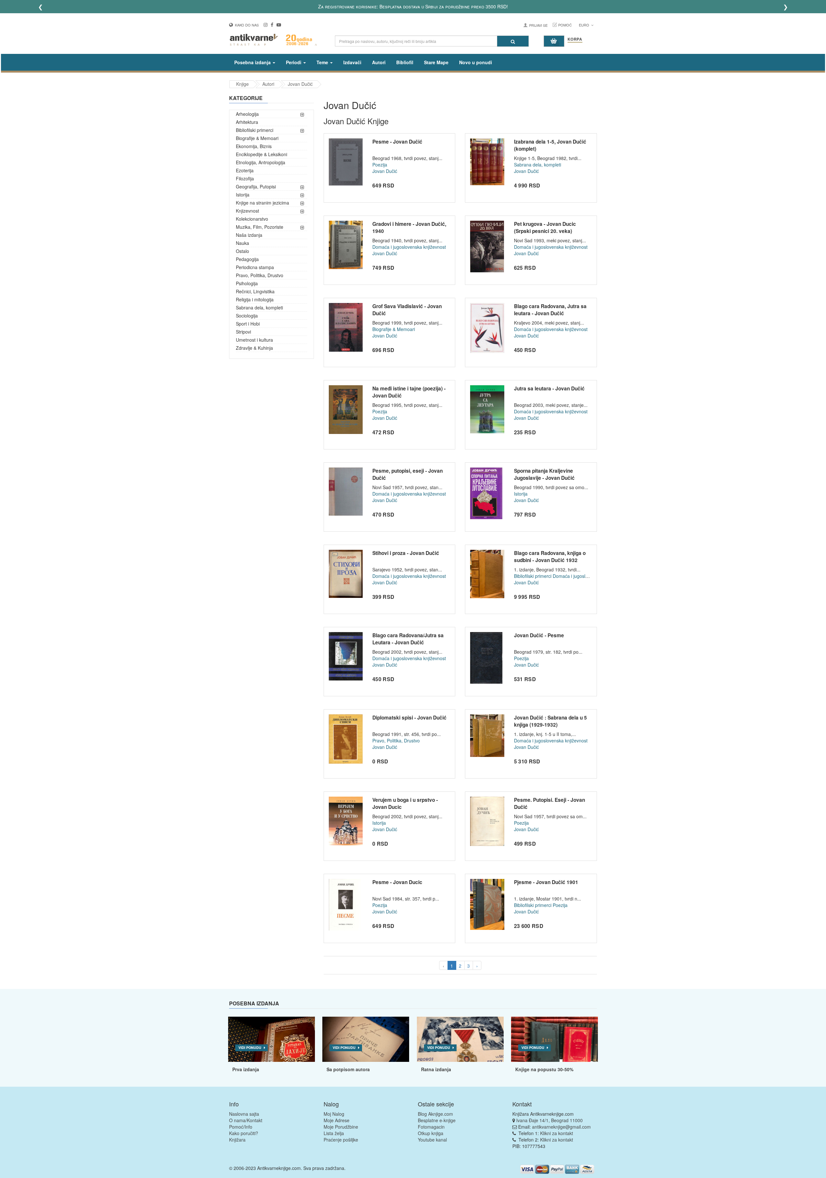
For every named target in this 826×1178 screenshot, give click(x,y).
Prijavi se (538, 25)
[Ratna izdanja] (460, 1039)
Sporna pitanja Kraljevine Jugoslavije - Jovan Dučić (544, 474)
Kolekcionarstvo (252, 219)
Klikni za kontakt (556, 1133)
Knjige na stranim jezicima (262, 202)
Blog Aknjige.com (435, 1114)
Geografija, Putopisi (256, 186)
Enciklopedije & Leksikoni (261, 154)
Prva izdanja (245, 1069)
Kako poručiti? (243, 1133)
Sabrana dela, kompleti (259, 307)
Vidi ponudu (249, 1047)
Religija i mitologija (255, 299)
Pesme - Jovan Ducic (397, 882)
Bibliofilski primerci (254, 130)
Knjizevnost (247, 210)
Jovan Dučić (300, 84)
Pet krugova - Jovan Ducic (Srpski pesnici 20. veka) (545, 227)
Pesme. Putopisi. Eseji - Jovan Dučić (549, 803)
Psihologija (247, 283)
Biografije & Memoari (257, 138)
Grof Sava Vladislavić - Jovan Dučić (407, 310)
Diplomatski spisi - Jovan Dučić (409, 717)
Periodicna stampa (255, 267)
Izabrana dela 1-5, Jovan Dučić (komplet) (550, 145)
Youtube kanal (432, 1139)
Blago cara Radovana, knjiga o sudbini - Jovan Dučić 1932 (550, 556)
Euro (584, 24)
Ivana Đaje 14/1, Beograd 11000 (549, 1120)
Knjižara (237, 1139)
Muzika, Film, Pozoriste (259, 227)
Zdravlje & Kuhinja (254, 348)
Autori (379, 62)
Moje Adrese (336, 1120)
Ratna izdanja (436, 1069)
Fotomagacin (431, 1126)
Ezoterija (245, 170)
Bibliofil (404, 62)
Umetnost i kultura (254, 340)
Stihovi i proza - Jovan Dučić (405, 553)
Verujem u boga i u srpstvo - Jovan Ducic (405, 803)
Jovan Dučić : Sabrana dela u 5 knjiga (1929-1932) (550, 721)
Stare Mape (436, 62)
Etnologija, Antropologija (260, 162)
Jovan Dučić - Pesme (539, 635)
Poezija (379, 164)
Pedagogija (247, 259)
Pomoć (565, 24)
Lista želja (334, 1133)
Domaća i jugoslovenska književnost (409, 247)
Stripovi (243, 331)
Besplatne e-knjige (437, 1120)
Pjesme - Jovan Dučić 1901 (546, 882)
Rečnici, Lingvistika (255, 291)
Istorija (242, 194)
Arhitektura (247, 122)
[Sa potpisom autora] (365, 1039)
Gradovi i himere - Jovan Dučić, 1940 (409, 227)
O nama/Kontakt (245, 1120)
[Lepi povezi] (554, 1039)
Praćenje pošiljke (341, 1139)
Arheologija (247, 114)
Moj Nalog (334, 1114)
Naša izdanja (249, 235)
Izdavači (352, 62)
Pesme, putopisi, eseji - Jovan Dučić (407, 474)
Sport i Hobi (248, 323)
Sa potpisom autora (348, 1069)
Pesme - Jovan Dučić (397, 141)
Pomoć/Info (240, 1126)
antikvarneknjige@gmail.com (561, 1126)
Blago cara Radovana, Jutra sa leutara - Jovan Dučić (550, 310)
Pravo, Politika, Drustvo (259, 275)
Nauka (242, 243)
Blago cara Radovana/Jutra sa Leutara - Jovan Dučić (408, 639)
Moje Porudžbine (341, 1126)
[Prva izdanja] (271, 1039)
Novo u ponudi (475, 62)
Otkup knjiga (430, 1133)
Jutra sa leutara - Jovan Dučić (549, 388)
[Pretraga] (513, 41)
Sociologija (247, 315)
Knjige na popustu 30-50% (544, 1069)
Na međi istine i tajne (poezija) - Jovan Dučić (409, 392)
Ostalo (242, 251)
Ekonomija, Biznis (254, 146)
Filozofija (245, 178)
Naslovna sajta (244, 1114)
